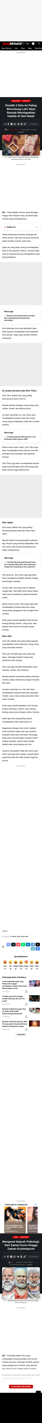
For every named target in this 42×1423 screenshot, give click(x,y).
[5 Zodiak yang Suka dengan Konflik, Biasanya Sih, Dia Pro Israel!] (34, 998)
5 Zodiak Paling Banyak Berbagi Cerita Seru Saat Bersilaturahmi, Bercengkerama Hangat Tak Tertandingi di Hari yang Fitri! (20, 564)
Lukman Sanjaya (14, 129)
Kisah (16, 1237)
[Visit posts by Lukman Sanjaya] (6, 130)
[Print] (38, 949)
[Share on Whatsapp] (14, 124)
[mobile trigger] (38, 43)
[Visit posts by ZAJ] (9, 1262)
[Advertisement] (21, 20)
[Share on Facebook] (8, 124)
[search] (23, 43)
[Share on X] (13, 944)
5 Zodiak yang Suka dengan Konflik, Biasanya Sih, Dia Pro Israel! (13, 998)
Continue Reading (21, 1386)
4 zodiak (13, 936)
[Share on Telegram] (18, 124)
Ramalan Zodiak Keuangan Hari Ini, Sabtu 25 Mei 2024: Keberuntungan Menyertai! (14, 1011)
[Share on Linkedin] (28, 944)
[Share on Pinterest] (11, 124)
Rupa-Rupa (16, 101)
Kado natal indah (22, 936)
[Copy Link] (24, 124)
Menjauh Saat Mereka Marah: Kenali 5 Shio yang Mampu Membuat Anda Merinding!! (19, 318)
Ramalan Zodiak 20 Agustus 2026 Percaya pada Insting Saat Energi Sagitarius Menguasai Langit (14, 1024)
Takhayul (26, 101)
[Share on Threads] (21, 124)
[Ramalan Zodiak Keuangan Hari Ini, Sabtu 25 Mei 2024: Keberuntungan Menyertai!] (34, 1011)
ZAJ (14, 1262)
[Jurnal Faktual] (12, 43)
